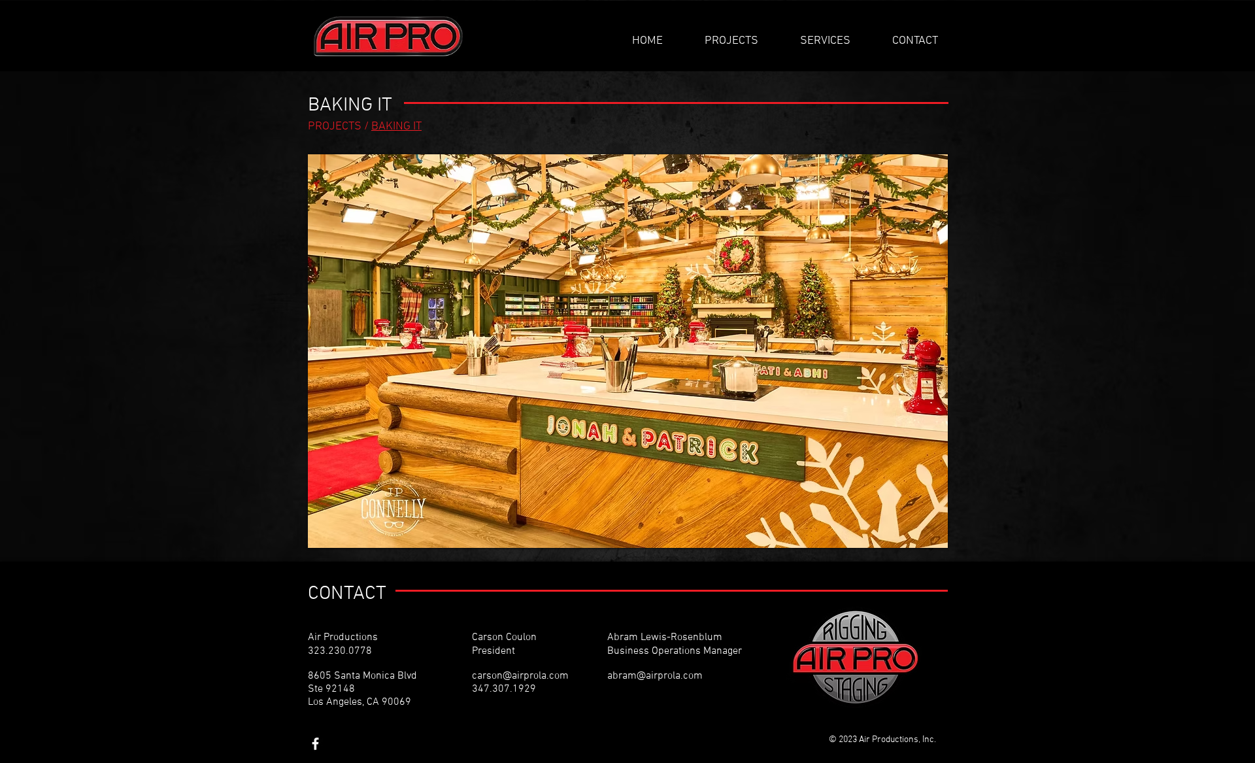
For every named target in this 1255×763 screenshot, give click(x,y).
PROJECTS (336, 126)
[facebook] (315, 744)
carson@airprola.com (520, 676)
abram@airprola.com (655, 676)
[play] (920, 536)
